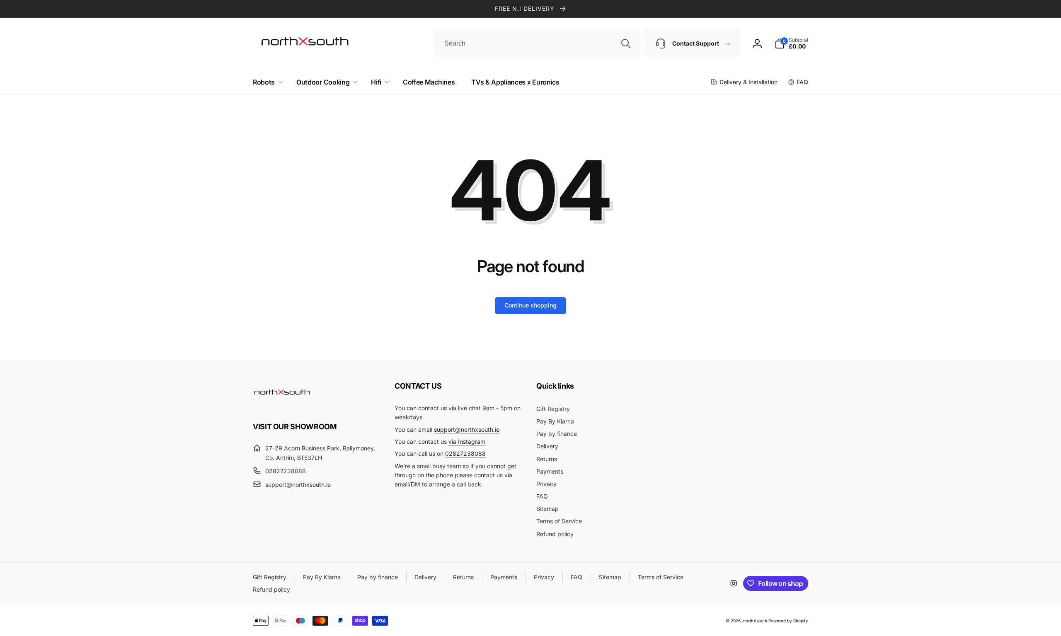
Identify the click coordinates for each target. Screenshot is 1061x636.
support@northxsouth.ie (466, 429)
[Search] (626, 43)
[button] (266, 82)
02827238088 (465, 453)
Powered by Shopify (788, 620)
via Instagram (466, 441)
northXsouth (755, 620)
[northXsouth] (282, 403)
